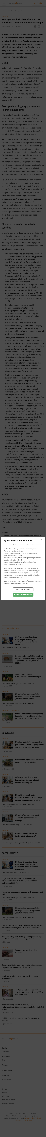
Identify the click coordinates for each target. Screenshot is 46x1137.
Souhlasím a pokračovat (23, 594)
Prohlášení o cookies (20, 583)
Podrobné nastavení (23, 589)
